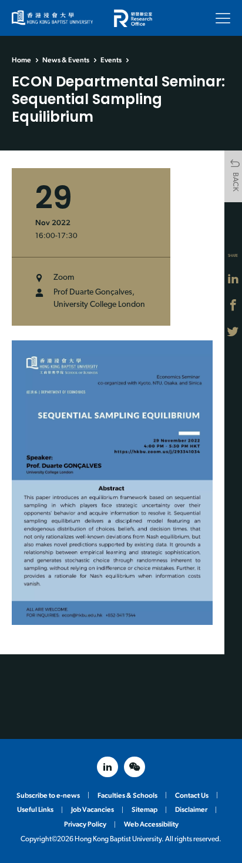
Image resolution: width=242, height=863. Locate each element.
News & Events (65, 60)
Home (21, 60)
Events (111, 60)
